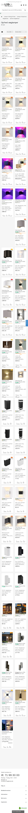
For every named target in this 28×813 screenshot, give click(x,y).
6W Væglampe (7, 210)
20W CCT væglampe (6, 650)
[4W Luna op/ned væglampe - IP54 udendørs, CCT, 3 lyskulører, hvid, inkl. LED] (7, 492)
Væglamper (5, 18)
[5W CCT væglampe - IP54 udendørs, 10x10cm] (7, 608)
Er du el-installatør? (17, 811)
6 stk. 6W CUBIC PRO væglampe (20, 177)
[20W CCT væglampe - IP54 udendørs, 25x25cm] (7, 637)
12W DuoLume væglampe (20, 535)
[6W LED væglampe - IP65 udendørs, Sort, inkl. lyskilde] (20, 695)
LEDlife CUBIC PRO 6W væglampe (7, 87)
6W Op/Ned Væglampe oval (6, 299)
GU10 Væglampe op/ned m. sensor (7, 679)
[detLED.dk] (9, 5)
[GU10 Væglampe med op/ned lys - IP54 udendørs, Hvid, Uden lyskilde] (7, 551)
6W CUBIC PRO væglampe (20, 57)
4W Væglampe (6, 709)
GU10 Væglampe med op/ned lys (7, 564)
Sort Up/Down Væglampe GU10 (20, 564)
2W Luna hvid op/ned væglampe (20, 477)
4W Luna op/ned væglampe (6, 505)
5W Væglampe (19, 238)
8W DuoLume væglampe (7, 535)
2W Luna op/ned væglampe (6, 477)
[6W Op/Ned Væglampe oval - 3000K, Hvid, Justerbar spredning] (7, 284)
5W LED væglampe (7, 269)
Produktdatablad (10, 38)
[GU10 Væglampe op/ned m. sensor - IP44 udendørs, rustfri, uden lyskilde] (7, 666)
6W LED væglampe (20, 708)
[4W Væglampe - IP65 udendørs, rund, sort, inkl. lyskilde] (7, 695)
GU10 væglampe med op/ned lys (6, 593)
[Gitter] (2, 32)
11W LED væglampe (7, 359)
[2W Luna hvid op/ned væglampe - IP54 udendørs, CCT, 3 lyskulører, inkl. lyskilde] (20, 462)
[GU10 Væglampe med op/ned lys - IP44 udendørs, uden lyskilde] (20, 580)
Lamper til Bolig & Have (9, 16)
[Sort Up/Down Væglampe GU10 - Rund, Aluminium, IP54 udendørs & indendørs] (20, 551)
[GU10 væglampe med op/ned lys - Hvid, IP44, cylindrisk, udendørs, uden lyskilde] (7, 580)
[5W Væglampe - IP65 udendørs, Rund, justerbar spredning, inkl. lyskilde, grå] (20, 224)
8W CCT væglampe (20, 620)
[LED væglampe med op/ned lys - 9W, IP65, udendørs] (7, 725)
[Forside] (1, 17)
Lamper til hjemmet (22, 16)
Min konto (4, 798)
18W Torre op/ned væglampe (7, 418)
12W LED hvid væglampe (7, 389)
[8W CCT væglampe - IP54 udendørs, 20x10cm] (20, 608)
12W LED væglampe (20, 389)
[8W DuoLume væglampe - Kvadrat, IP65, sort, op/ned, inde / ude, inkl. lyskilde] (7, 521)
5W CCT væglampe (7, 620)
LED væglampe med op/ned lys (7, 738)
